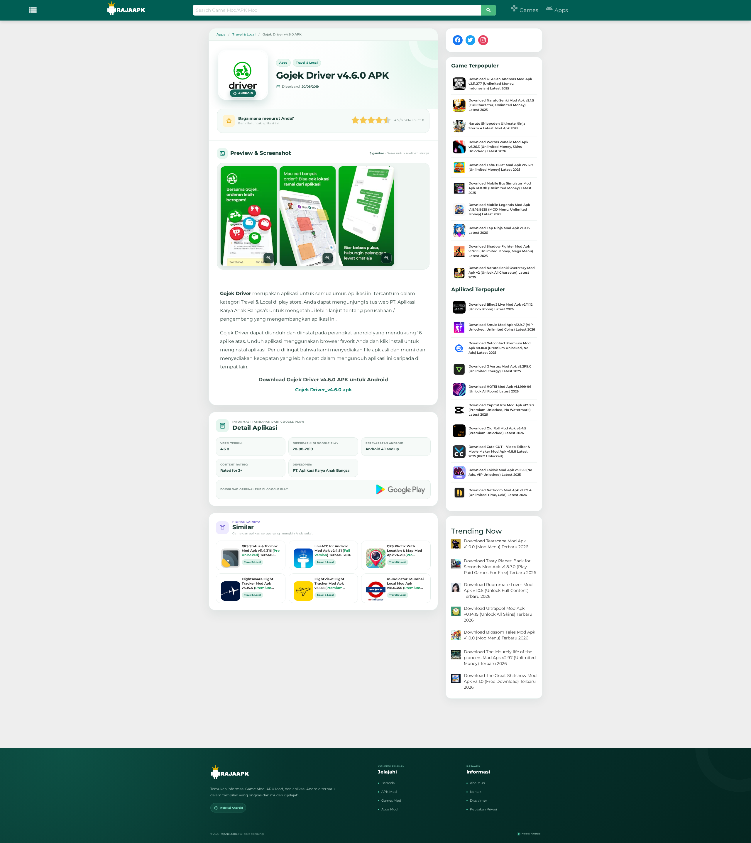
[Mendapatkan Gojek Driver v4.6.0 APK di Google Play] (401, 489)
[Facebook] (457, 40)
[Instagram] (483, 40)
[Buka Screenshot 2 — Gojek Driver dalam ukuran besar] (308, 216)
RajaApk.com (228, 833)
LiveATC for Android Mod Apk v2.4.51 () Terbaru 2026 (332, 550)
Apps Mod (389, 809)
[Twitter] (470, 40)
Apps (556, 10)
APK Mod (389, 792)
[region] (323, 216)
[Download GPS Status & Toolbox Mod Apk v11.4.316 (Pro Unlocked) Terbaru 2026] (229, 553)
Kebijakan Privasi (483, 809)
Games (524, 10)
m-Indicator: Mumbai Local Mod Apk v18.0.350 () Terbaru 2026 (405, 583)
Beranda (388, 783)
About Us (477, 783)
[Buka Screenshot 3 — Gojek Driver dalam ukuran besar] (367, 216)
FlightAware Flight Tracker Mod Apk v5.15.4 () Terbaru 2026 (258, 583)
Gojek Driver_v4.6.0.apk (323, 389)
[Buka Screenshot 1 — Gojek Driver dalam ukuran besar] (249, 216)
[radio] (355, 120)
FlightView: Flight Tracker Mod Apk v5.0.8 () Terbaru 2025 (330, 583)
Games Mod (391, 800)
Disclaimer (478, 800)
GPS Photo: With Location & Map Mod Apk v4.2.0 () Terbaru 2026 (404, 551)
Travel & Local (307, 63)
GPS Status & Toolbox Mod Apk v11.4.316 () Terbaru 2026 (261, 551)
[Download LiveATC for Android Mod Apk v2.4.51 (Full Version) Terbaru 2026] (302, 553)
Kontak (475, 792)
